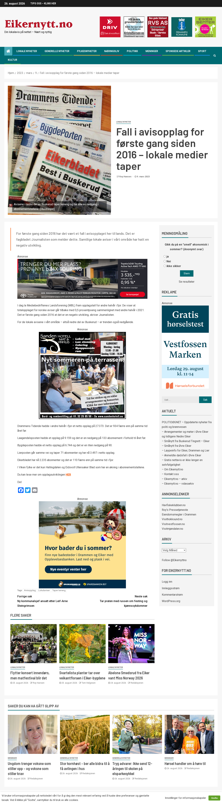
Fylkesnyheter (87, 51)
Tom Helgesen (89, 683)
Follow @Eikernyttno (174, 560)
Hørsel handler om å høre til (185, 763)
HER (68, 474)
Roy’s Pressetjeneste (175, 509)
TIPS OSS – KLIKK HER (43, 3)
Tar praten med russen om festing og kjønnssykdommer (123, 601)
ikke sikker (173, 266)
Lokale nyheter (26, 51)
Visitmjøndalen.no (172, 528)
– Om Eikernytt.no (172, 469)
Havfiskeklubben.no (174, 505)
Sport (202, 51)
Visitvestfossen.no (173, 524)
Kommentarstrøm (172, 594)
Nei (168, 261)
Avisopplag (30, 590)
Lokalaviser (44, 590)
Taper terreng (59, 590)
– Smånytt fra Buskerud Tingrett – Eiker (186, 441)
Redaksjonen (137, 683)
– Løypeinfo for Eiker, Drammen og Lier (185, 450)
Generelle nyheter (57, 51)
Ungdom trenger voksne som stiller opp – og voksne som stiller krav (29, 768)
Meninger (152, 51)
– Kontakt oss (170, 474)
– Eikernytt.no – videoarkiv (178, 483)
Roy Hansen (125, 176)
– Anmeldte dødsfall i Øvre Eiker (181, 455)
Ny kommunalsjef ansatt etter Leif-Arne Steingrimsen (42, 601)
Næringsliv (111, 51)
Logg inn (167, 581)
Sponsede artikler (178, 51)
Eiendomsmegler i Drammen (179, 514)
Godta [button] (214, 798)
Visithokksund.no (172, 519)
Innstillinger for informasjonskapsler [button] (185, 797)
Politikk (132, 51)
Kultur (12, 59)
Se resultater (186, 281)
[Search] (214, 55)
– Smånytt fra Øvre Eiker (176, 445)
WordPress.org (171, 601)
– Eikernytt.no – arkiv (174, 479)
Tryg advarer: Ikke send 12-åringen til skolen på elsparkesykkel (132, 768)
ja (167, 256)
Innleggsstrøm (171, 588)
